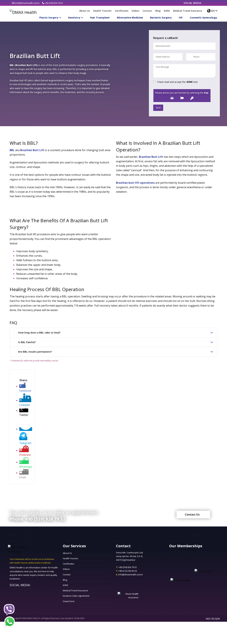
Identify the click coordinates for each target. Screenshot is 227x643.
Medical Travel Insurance (187, 10)
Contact (147, 10)
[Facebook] (206, 3)
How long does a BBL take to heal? (39, 332)
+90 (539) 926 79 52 (53, 2)
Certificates (121, 10)
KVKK (167, 10)
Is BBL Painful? (27, 342)
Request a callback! (165, 38)
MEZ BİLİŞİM (213, 618)
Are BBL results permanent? (35, 351)
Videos (135, 10)
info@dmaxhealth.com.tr (27, 2)
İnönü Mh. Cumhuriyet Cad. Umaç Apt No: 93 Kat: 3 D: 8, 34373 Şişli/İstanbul (129, 556)
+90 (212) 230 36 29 (126, 570)
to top (113, 538)
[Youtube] (215, 3)
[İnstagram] (210, 3)
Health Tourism (102, 10)
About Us (84, 10)
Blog (158, 10)
